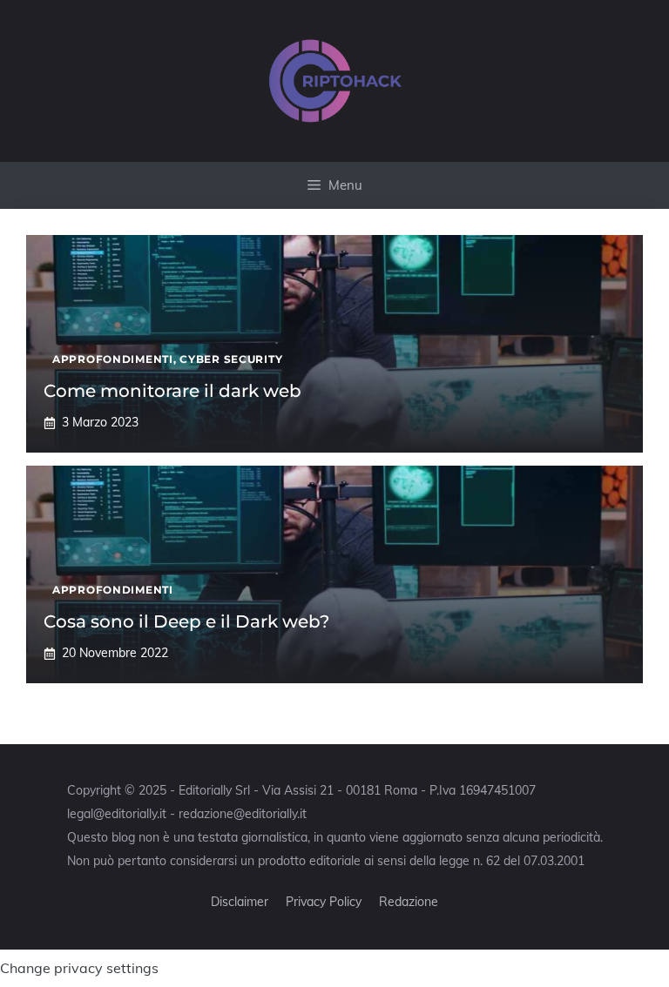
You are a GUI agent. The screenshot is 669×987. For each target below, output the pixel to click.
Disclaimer (239, 902)
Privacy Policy (324, 902)
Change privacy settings (79, 968)
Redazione (408, 902)
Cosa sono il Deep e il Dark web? (186, 621)
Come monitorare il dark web (172, 390)
